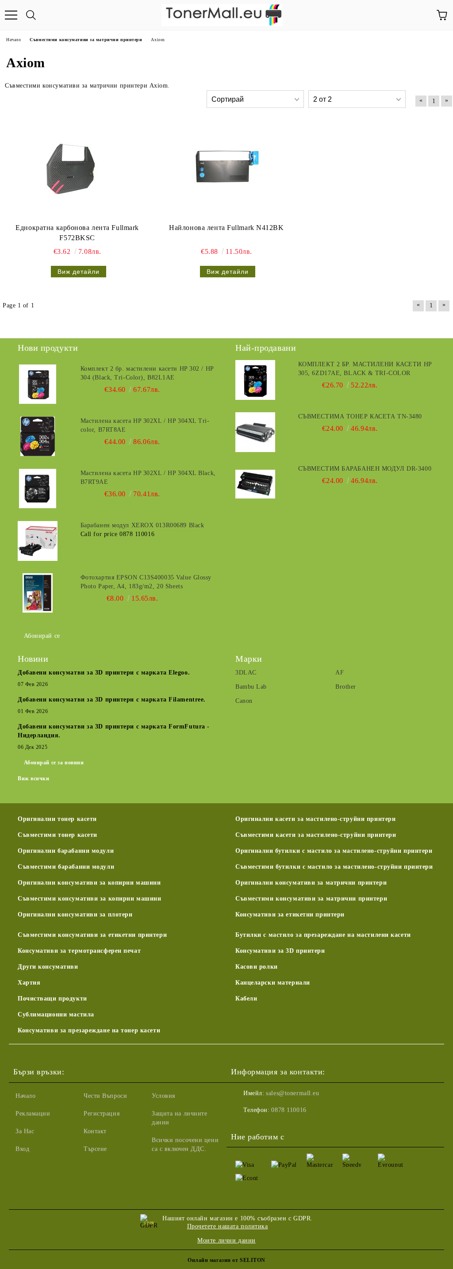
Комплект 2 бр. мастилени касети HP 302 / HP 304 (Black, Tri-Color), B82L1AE (147, 373)
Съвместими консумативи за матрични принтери (311, 898)
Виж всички (34, 778)
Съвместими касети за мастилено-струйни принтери (315, 835)
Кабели (246, 998)
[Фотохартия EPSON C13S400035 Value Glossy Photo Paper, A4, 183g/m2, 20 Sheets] (38, 593)
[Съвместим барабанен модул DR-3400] (255, 484)
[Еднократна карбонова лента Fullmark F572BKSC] (74, 171)
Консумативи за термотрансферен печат (79, 950)
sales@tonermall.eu (292, 1093)
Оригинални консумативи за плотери (75, 914)
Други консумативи (48, 966)
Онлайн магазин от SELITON (226, 1260)
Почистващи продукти (52, 998)
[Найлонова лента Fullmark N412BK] (223, 171)
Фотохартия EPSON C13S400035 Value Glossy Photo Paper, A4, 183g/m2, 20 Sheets (146, 582)
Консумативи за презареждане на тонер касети (89, 1030)
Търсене (95, 1149)
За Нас (24, 1131)
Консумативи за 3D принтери (280, 950)
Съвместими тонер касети (57, 835)
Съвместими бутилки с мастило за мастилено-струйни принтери (334, 866)
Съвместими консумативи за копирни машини (89, 898)
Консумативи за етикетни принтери (290, 914)
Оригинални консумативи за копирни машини (89, 882)
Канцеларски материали (272, 982)
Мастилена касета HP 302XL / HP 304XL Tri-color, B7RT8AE (145, 425)
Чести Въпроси (105, 1096)
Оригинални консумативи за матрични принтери (311, 882)
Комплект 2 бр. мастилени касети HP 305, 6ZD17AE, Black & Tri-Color (365, 368)
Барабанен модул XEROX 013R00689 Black (142, 525)
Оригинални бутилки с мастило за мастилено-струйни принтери (333, 850)
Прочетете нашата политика (227, 1226)
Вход (22, 1149)
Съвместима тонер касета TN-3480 (360, 416)
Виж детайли (79, 271)
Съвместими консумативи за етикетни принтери (92, 935)
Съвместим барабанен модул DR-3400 (364, 468)
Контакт (95, 1131)
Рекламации (32, 1113)
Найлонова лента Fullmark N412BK (226, 227)
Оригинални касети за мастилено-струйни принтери (315, 819)
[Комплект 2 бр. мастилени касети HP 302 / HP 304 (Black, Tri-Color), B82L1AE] (38, 384)
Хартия (29, 982)
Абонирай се (42, 636)
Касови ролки (256, 966)
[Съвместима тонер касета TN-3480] (255, 432)
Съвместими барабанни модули (66, 866)
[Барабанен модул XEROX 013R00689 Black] (38, 541)
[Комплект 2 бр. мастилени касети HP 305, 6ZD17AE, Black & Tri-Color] (255, 380)
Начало (25, 1096)
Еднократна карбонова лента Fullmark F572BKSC (77, 233)
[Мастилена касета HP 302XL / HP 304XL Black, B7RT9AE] (38, 489)
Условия (163, 1096)
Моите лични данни (226, 1240)
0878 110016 (288, 1110)
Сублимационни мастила (56, 1014)
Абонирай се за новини (54, 762)
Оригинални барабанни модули (66, 850)
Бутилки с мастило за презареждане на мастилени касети (323, 935)
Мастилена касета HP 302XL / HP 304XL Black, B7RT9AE (148, 477)
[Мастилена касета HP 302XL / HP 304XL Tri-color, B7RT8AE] (38, 436)
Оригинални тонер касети (57, 819)
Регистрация (101, 1113)
